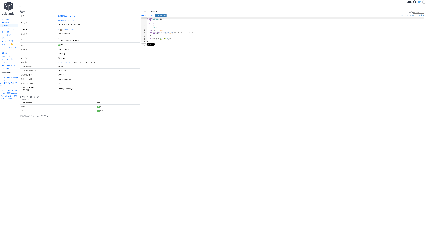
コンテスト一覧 (8, 28)
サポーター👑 (7, 44)
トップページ (7, 19)
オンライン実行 (8, 59)
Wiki (3, 38)
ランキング (6, 35)
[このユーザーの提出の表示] (58, 29)
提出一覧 (5, 25)
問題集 (4, 53)
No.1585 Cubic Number (66, 16)
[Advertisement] (9, 133)
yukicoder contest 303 (66, 20)
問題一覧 (5, 22)
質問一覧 (5, 32)
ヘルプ (4, 62)
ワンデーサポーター (9, 48)
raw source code (147, 15)
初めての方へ (7, 56)
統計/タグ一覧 (7, 41)
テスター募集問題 (9, 66)
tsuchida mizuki (68, 29)
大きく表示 (161, 16)
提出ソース (23, 6)
